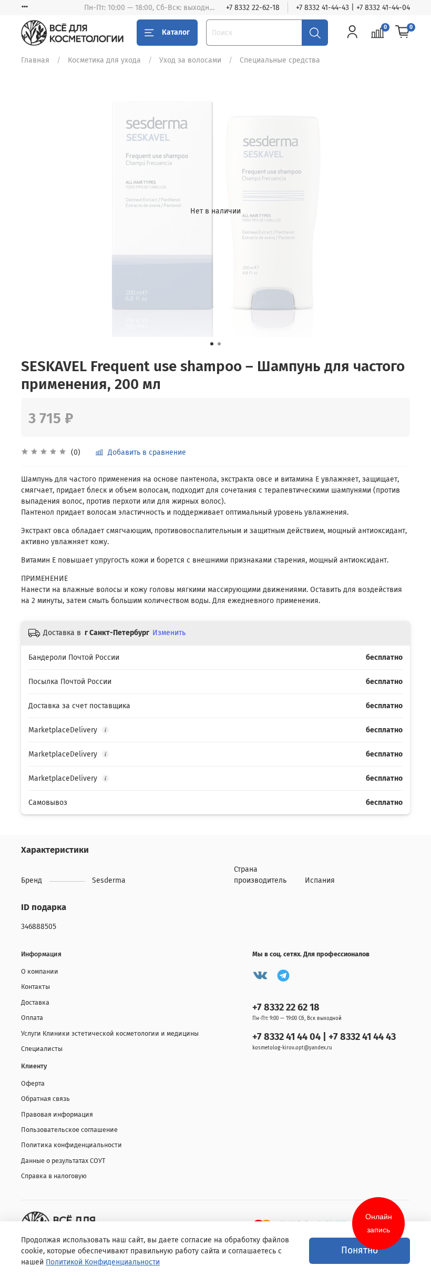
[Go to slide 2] (219, 343)
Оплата (32, 1018)
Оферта (33, 1083)
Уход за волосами (190, 60)
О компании (39, 971)
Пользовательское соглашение (69, 1130)
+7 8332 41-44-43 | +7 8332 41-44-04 (353, 7)
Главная (35, 60)
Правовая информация (57, 1114)
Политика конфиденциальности (71, 1145)
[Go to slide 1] (211, 343)
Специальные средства (280, 60)
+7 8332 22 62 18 (286, 1007)
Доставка (35, 1002)
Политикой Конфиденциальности (103, 1262)
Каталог (176, 32)
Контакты (35, 987)
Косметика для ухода (104, 60)
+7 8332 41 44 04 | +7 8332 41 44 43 (324, 1037)
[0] (402, 32)
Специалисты (42, 1049)
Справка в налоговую (54, 1176)
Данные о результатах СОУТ (63, 1161)
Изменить (169, 632)
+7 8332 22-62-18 (253, 7)
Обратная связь (45, 1099)
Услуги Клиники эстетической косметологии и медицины (110, 1033)
